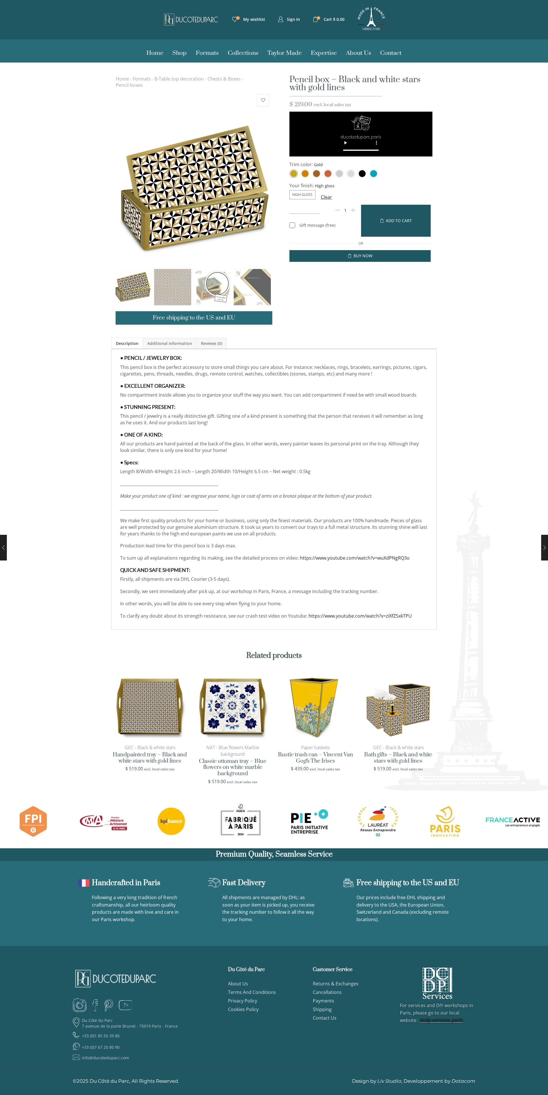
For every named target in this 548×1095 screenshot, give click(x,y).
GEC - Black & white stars (150, 747)
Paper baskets (315, 747)
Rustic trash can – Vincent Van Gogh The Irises (315, 758)
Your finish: (301, 185)
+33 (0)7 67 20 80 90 (101, 1047)
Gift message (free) (317, 225)
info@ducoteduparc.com (105, 1057)
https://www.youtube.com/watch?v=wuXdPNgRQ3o (355, 558)
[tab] (127, 343)
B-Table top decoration (179, 79)
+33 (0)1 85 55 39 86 (101, 1035)
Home (122, 79)
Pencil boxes (129, 85)
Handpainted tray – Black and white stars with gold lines (150, 758)
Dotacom (463, 1081)
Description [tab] (127, 343)
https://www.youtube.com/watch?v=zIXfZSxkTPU (360, 616)
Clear (326, 197)
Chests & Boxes (224, 79)
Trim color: (301, 164)
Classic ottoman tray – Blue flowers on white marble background (232, 767)
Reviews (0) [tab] (211, 343)
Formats (142, 79)
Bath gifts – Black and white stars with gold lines (398, 758)
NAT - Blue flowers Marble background (232, 750)
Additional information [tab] (169, 343)
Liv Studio (389, 1081)
